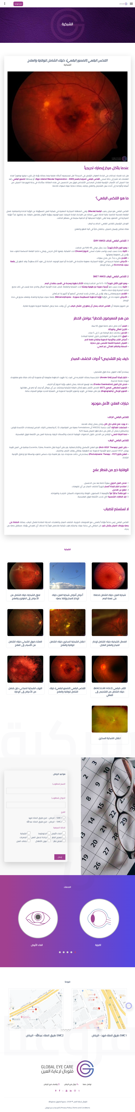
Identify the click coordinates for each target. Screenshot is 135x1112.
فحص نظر (58, 841)
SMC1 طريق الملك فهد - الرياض (109, 1035)
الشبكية (23, 833)
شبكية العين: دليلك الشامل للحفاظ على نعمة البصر (110, 597)
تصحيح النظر (57, 837)
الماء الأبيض (56, 833)
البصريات (23, 837)
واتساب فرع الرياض (50, 1084)
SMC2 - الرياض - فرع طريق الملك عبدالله (44, 822)
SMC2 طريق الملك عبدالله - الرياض (45, 1035)
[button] (75, 952)
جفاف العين (21, 841)
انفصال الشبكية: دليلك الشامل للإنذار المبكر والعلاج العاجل (110, 643)
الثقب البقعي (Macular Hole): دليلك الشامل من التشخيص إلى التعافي (110, 691)
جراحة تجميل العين (39, 837)
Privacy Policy (66, 1107)
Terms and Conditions (81, 1107)
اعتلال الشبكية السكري (110, 738)
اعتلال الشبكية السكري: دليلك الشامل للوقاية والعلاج (67, 643)
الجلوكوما (42, 833)
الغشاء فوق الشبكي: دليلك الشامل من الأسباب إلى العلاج (25, 643)
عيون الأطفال (41, 841)
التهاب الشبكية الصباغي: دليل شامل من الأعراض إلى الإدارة (25, 690)
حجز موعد (18, 4)
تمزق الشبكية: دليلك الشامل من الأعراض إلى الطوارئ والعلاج (25, 597)
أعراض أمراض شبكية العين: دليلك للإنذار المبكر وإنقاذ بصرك (67, 597)
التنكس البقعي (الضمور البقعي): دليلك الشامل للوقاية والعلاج (67, 690)
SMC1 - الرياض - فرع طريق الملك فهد (45, 818)
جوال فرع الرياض (70, 1084)
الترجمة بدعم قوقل (52, 1107)
